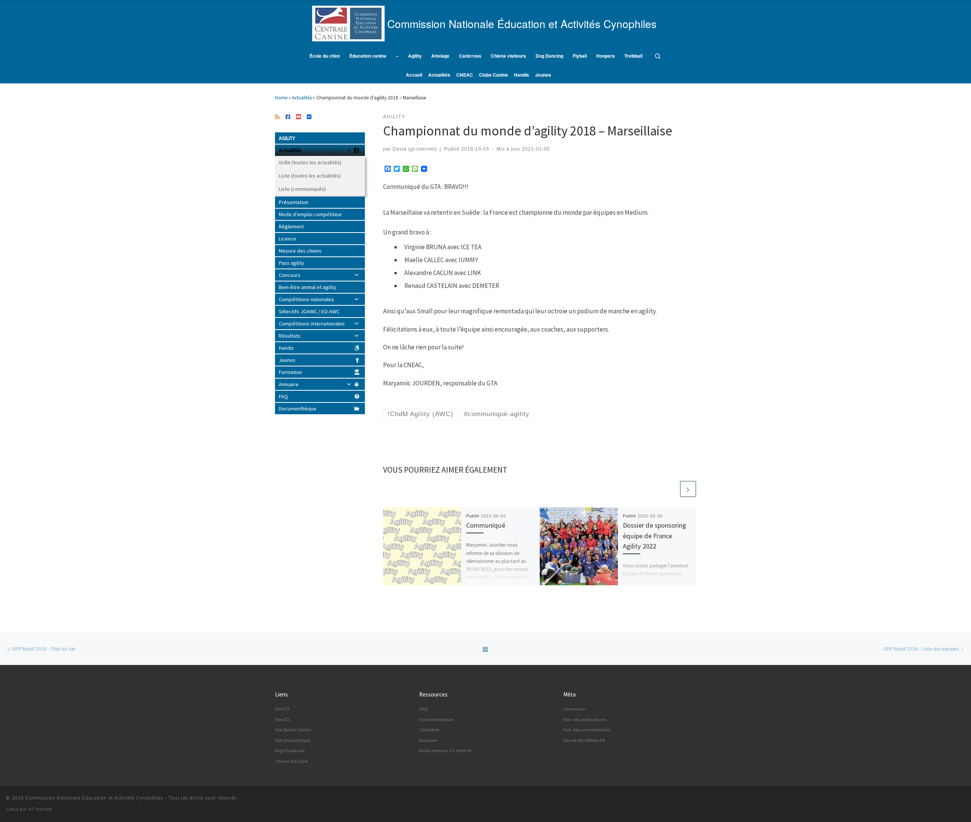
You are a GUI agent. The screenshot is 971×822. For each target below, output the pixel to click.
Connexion (574, 709)
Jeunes (287, 360)
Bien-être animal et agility (307, 287)
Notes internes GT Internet (445, 750)
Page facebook (290, 750)
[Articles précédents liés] (671, 489)
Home (281, 97)
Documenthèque (297, 408)
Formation (290, 372)
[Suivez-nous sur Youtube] (298, 117)
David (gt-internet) (415, 148)
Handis (286, 347)
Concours (289, 275)
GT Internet (40, 809)
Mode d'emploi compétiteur (310, 214)
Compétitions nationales (306, 299)
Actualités (302, 97)
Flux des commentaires (586, 729)
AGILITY (287, 138)
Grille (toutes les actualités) (310, 162)
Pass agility (291, 262)
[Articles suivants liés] (688, 489)
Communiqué (485, 525)
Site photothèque (292, 740)
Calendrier (429, 729)
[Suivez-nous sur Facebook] (288, 117)
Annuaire (289, 384)
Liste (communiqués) (302, 188)
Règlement (291, 226)
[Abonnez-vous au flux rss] (277, 117)
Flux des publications (584, 719)
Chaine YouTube (291, 761)
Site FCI (282, 709)
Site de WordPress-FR (584, 740)
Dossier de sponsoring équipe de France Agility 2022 (654, 535)
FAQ (283, 396)
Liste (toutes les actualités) (310, 175)
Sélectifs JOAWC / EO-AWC (309, 311)
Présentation (293, 202)
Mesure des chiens (300, 250)
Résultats (289, 335)
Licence (287, 238)
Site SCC (283, 719)
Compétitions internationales (312, 323)
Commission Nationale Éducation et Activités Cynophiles (94, 798)
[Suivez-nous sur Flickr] (309, 117)
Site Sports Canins (293, 729)
